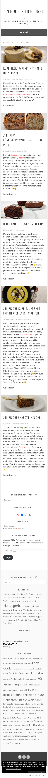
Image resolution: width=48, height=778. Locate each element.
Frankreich (33, 679)
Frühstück (32, 601)
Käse (16, 710)
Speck (21, 729)
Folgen (8, 557)
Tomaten (24, 733)
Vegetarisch (12, 620)
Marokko (40, 710)
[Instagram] (17, 514)
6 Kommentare (19, 230)
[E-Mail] (30, 514)
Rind (38, 717)
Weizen (15, 739)
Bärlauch (15, 664)
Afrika (5, 659)
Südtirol (6, 733)
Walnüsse (23, 736)
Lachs (28, 710)
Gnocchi (6, 690)
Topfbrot (31, 732)
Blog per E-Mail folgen (24, 536)
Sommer (24, 725)
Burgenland (23, 598)
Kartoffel (7, 707)
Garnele (22, 685)
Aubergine (22, 659)
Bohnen (35, 659)
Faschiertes (6, 679)
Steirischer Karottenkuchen (22, 417)
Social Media (24, 630)
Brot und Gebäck (10, 597)
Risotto (18, 616)
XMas (21, 739)
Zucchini (6, 743)
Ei (16, 669)
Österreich (16, 743)
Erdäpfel (13, 673)
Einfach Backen (22, 669)
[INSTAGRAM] (20, 757)
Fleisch (25, 601)
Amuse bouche (17, 594)
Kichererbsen (16, 707)
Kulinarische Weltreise (22, 610)
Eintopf (13, 601)
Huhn (28, 689)
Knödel (23, 707)
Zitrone (36, 739)
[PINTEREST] (24, 757)
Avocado (29, 659)
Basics (33, 594)
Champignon (22, 663)
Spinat (26, 729)
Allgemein (7, 594)
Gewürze (37, 685)
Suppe (39, 616)
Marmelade (32, 613)
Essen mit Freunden (30, 673)
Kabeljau (27, 704)
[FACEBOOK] (28, 757)
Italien (38, 700)
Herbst (22, 690)
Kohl (27, 707)
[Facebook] (22, 514)
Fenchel (14, 679)
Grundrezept (13, 690)
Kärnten (24, 613)
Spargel (15, 729)
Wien (40, 620)
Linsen (34, 710)
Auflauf (27, 594)
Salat (24, 616)
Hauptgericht (13, 605)
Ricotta (34, 718)
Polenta (24, 718)
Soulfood (34, 725)
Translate (20, 529)
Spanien (9, 729)
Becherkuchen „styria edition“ (24, 224)
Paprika (6, 718)
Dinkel (30, 663)
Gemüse (29, 684)
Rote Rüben (21, 721)
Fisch (19, 601)
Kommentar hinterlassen (24, 79)
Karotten (40, 704)
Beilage (39, 594)
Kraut (39, 707)
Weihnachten (33, 620)
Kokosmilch (33, 707)
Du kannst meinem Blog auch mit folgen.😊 (16, 644)
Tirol (5, 620)
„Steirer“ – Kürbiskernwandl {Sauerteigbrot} (23, 140)
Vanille (5, 736)
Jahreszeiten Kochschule (13, 704)
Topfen (39, 733)
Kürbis (22, 710)
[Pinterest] (26, 514)
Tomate (17, 732)
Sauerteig (38, 721)
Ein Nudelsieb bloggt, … (24, 14)
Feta (18, 679)
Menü (25, 32)
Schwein (17, 726)
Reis (29, 717)
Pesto (19, 718)
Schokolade (8, 725)
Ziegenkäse (28, 739)
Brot (40, 658)
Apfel (10, 658)
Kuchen (11, 710)
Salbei (31, 721)
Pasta (13, 717)
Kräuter (5, 710)
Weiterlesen (9, 105)
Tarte (11, 733)
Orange (31, 713)
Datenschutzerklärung (13, 769)
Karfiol (33, 704)
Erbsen (5, 674)
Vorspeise (22, 619)
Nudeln (17, 714)
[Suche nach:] (24, 500)
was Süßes (31, 736)
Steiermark (31, 617)
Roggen (12, 721)
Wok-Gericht (8, 623)
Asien (15, 659)
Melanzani (6, 714)
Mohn (13, 714)
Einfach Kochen (33, 669)
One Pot (24, 714)
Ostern (37, 714)
